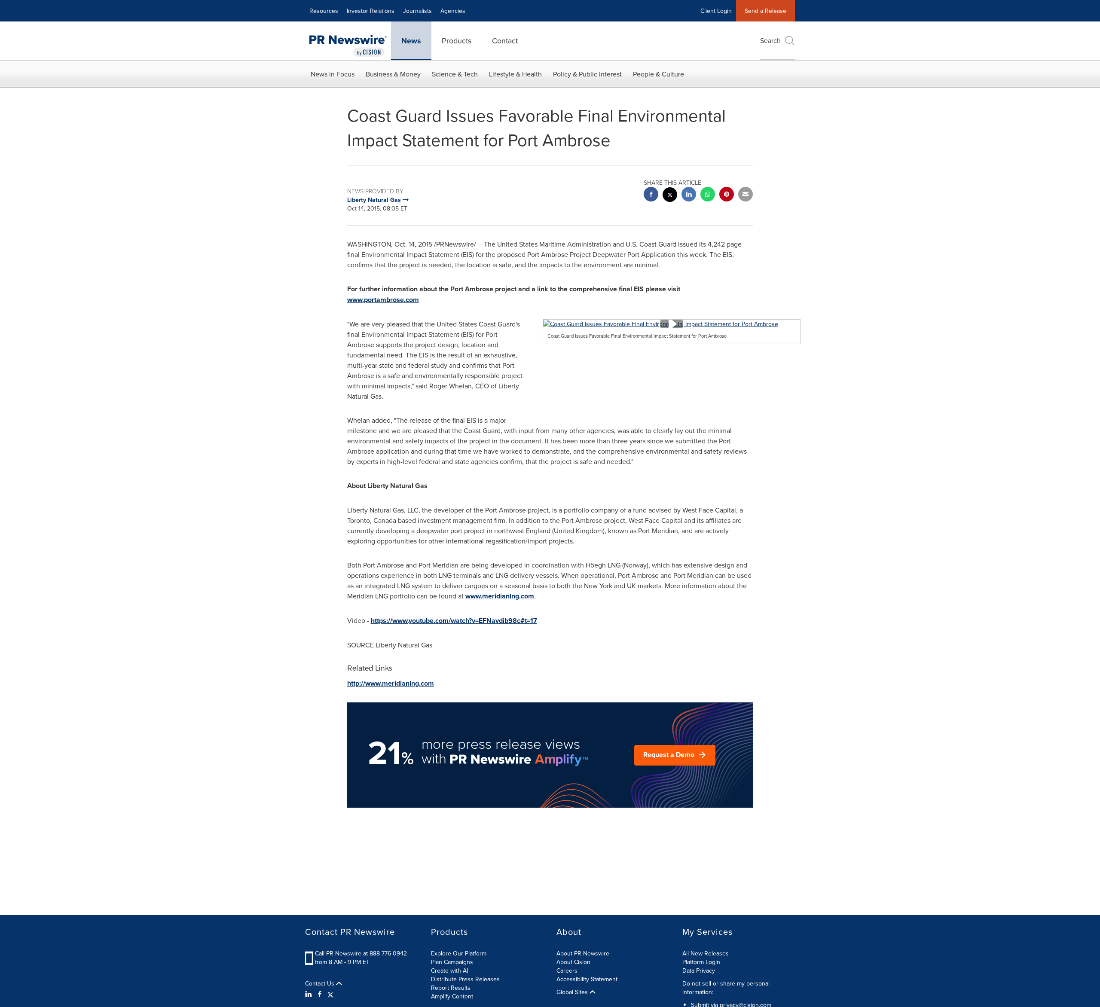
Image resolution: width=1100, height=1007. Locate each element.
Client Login (716, 10)
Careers (567, 970)
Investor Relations (370, 10)
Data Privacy (698, 970)
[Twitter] (330, 994)
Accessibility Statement (586, 979)
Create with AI (449, 970)
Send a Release (765, 10)
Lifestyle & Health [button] (515, 74)
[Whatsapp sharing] (707, 195)
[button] (671, 324)
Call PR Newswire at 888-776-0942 (361, 953)
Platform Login (701, 962)
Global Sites (573, 992)
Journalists (417, 10)
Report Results (451, 987)
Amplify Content (452, 996)
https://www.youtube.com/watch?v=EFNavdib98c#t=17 (454, 621)
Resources (323, 10)
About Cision (573, 962)
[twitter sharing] (670, 195)
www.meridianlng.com (499, 596)
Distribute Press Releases (465, 979)
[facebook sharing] (651, 195)
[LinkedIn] (309, 994)
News (411, 40)
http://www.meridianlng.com (390, 683)
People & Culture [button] (658, 74)
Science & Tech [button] (455, 74)
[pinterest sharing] (726, 195)
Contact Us (320, 983)
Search (770, 40)
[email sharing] (745, 195)
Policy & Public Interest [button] (587, 74)
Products (456, 40)
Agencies (452, 10)
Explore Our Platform (458, 953)
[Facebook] (320, 994)
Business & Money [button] (393, 74)
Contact (505, 40)
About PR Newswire (582, 953)
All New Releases (705, 953)
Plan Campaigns (452, 962)
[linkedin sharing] (688, 195)
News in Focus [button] (332, 74)
